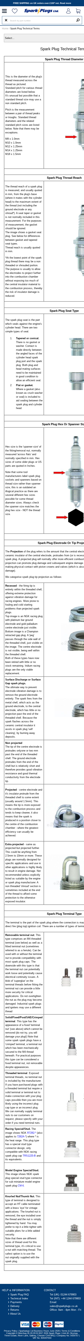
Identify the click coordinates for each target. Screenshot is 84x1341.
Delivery (15, 1306)
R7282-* (31, 1132)
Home (5, 28)
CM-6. (21, 1185)
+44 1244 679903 (71, 1298)
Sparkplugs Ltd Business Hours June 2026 (39, 1331)
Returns (14, 1309)
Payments (16, 1302)
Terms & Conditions (71, 1331)
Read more (65, 3)
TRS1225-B (29, 1155)
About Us (15, 1313)
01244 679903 (68, 1294)
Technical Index (19, 1298)
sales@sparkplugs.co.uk (64, 1306)
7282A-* (21, 1136)
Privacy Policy (10, 1331)
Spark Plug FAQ (19, 1294)
